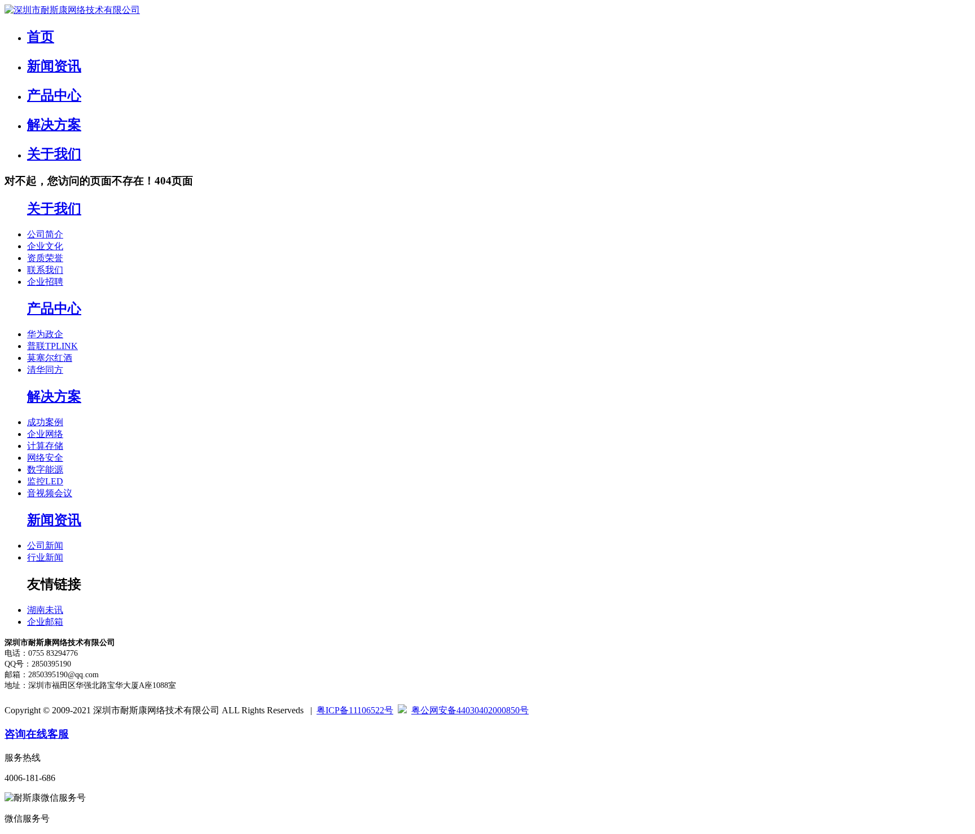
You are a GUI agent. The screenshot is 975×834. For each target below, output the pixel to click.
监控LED (45, 481)
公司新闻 (45, 545)
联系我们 (45, 270)
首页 (40, 36)
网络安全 (45, 457)
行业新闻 (45, 557)
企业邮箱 (45, 621)
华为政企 (45, 334)
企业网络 (45, 434)
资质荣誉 (45, 258)
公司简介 (45, 234)
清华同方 (45, 369)
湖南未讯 (45, 610)
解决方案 (54, 124)
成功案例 (45, 422)
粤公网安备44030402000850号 (470, 710)
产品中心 (54, 95)
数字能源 (45, 469)
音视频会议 (49, 493)
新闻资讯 (54, 66)
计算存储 (45, 446)
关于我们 (54, 154)
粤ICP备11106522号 (355, 710)
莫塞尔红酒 (49, 358)
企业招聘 (45, 281)
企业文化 (45, 246)
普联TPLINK (52, 346)
